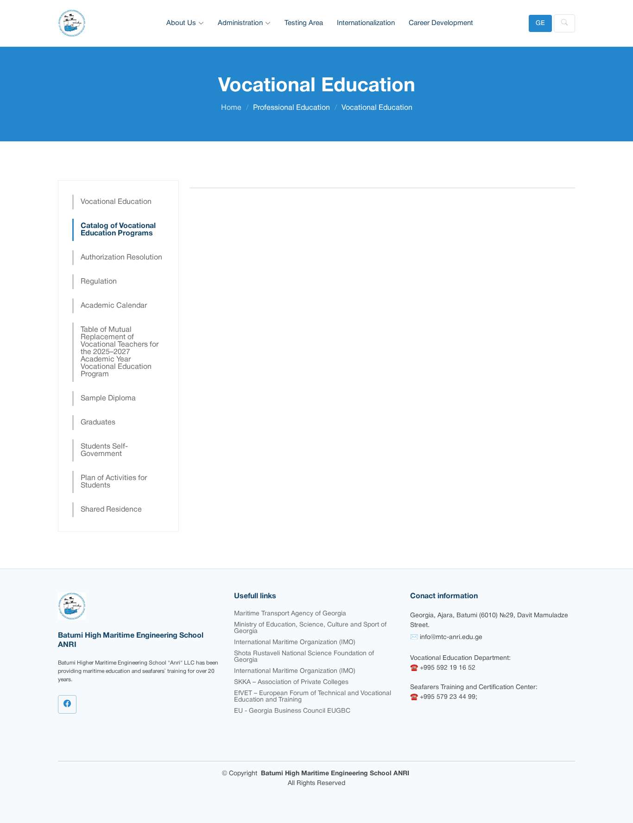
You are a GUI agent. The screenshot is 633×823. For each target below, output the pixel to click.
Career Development (441, 23)
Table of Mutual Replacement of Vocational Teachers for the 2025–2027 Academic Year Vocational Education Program (119, 352)
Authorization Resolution (121, 257)
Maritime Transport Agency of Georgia (290, 614)
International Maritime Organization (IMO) (294, 642)
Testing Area (304, 23)
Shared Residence (111, 509)
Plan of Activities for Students (114, 482)
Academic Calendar (114, 306)
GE (540, 23)
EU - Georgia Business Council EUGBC (292, 711)
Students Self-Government (104, 450)
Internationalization (366, 23)
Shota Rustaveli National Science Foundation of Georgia (304, 657)
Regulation (99, 282)
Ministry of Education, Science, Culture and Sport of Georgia (310, 628)
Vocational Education (116, 202)
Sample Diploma (108, 398)
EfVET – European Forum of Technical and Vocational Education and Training (312, 696)
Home (231, 108)
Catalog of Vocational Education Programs (118, 230)
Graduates (98, 422)
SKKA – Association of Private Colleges (291, 682)
